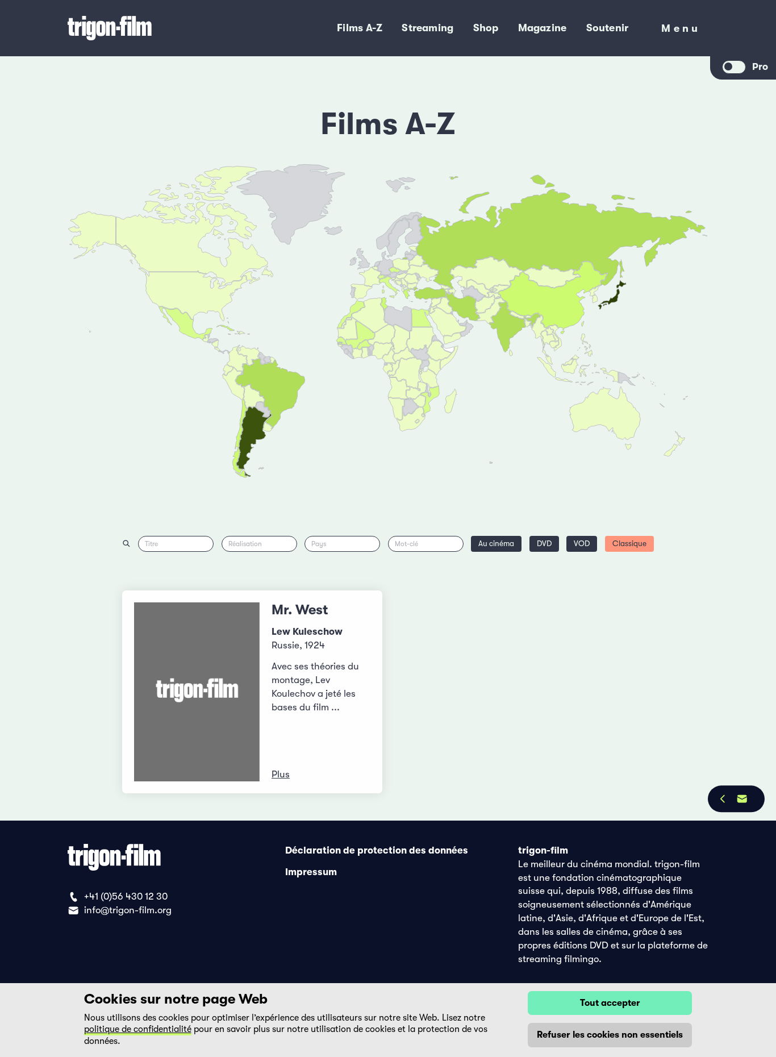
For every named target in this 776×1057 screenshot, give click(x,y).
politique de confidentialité (137, 1029)
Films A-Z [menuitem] (359, 28)
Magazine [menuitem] (542, 28)
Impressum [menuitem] (311, 871)
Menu (680, 31)
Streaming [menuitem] (427, 28)
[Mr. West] (197, 691)
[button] (528, 323)
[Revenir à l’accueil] (150, 28)
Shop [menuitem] (486, 28)
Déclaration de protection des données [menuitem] (376, 850)
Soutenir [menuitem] (607, 28)
